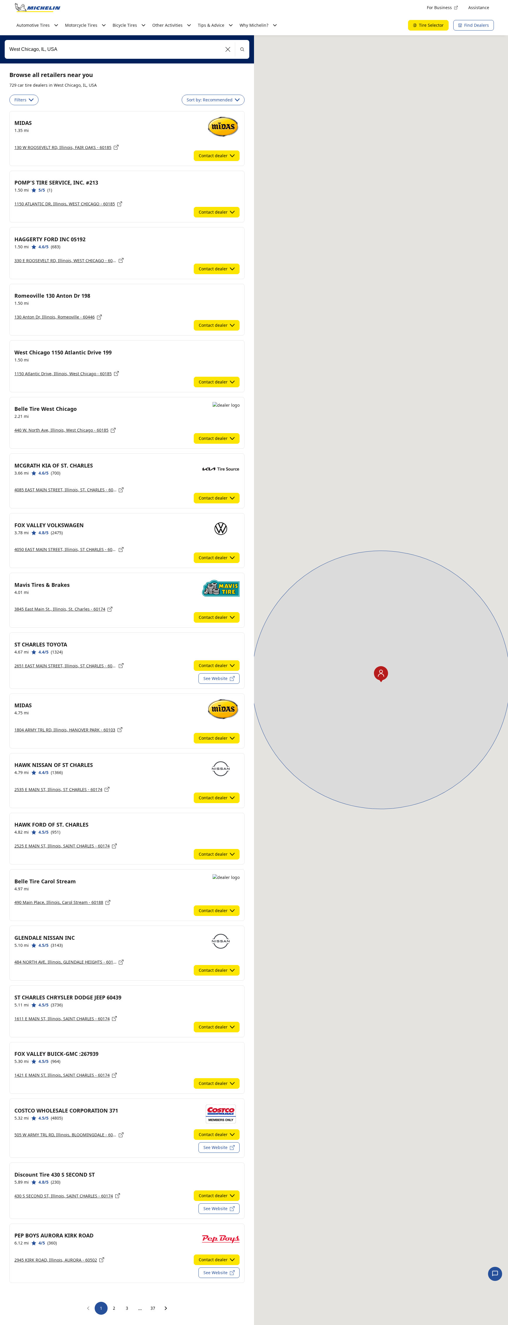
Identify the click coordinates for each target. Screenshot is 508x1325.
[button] (228, 49)
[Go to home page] (37, 7)
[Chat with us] (495, 1274)
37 (153, 1308)
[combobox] (127, 49)
